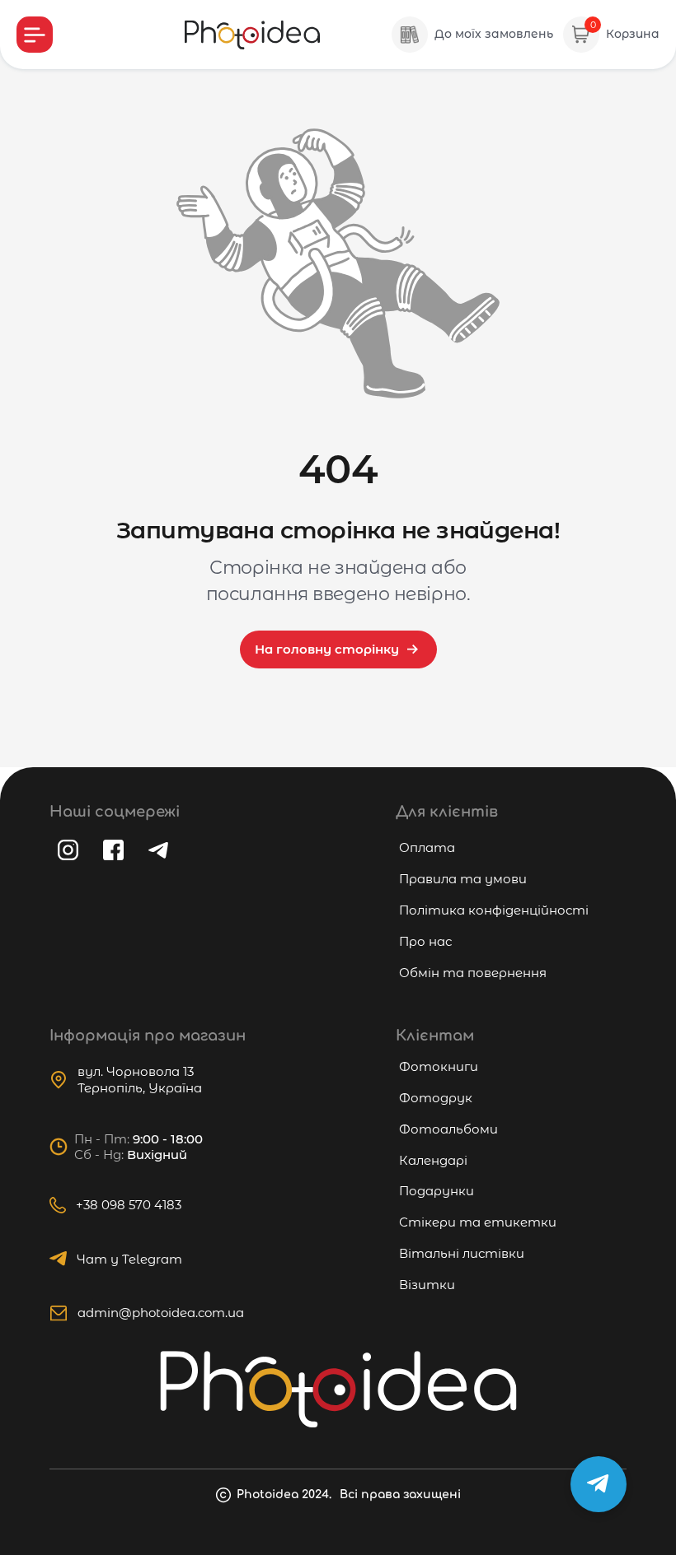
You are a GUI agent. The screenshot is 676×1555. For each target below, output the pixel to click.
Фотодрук (435, 1098)
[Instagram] (68, 849)
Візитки (427, 1284)
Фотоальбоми (448, 1129)
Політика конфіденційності (494, 910)
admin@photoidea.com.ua (160, 1312)
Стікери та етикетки (477, 1222)
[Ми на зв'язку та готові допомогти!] (598, 1484)
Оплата (427, 847)
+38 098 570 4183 (128, 1205)
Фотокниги (438, 1066)
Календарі (433, 1160)
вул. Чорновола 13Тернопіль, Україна (139, 1080)
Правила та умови (463, 879)
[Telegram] (158, 850)
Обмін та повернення (473, 972)
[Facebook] (113, 849)
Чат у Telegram (129, 1259)
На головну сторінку (327, 649)
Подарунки (436, 1191)
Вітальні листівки (461, 1253)
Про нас (425, 941)
